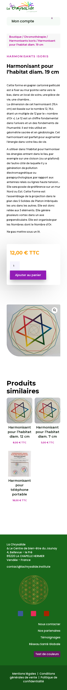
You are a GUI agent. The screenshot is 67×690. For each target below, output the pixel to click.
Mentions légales (24, 674)
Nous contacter (49, 624)
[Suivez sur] (27, 613)
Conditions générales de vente (32, 676)
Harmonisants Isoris (22, 40)
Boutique (15, 36)
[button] (55, 310)
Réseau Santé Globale (44, 644)
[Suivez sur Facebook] (20, 613)
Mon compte (23, 21)
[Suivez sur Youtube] (46, 613)
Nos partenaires (49, 631)
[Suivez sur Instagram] (33, 613)
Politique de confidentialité (40, 679)
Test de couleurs (47, 654)
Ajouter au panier (28, 275)
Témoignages (50, 637)
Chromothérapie (35, 36)
